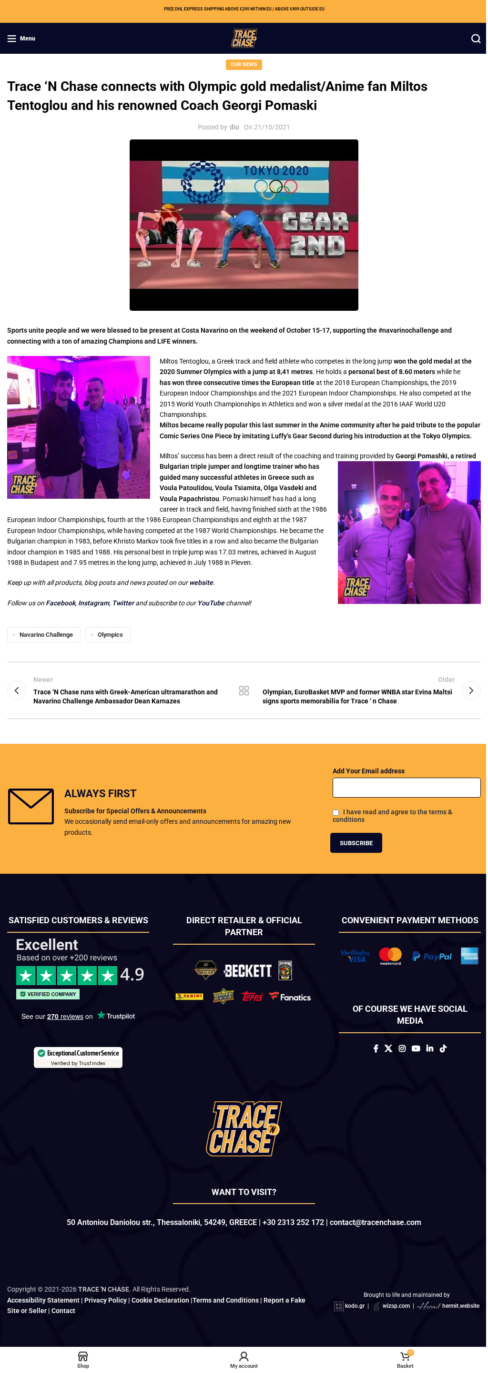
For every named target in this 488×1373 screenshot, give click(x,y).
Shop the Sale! (240, 791)
